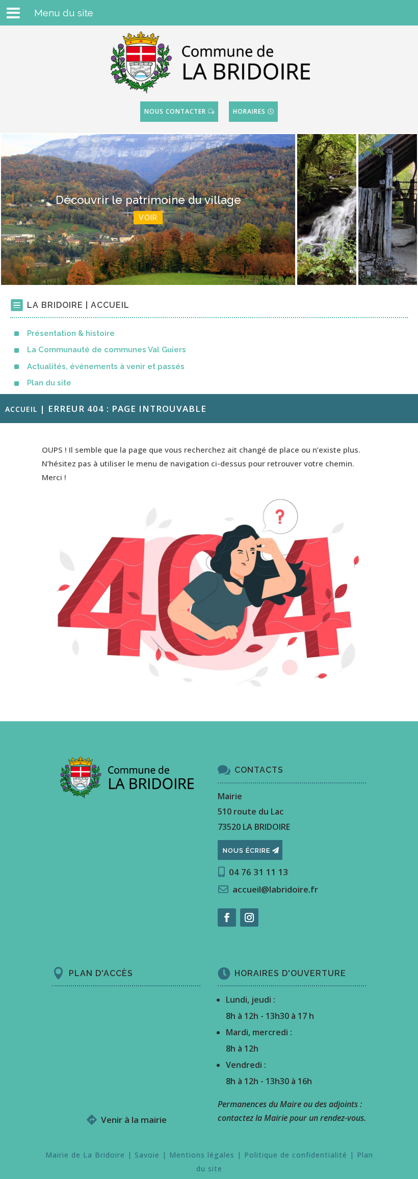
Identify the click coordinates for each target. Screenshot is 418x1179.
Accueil (21, 409)
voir (326, 234)
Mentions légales (201, 1155)
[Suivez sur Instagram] (249, 917)
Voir (148, 218)
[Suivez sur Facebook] (227, 917)
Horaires (249, 111)
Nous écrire (246, 850)
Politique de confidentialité (295, 1155)
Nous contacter (175, 111)
